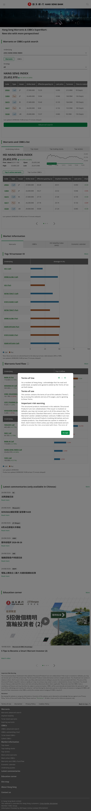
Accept (65, 433)
